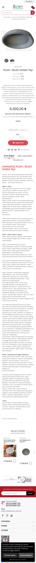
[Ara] (33, 13)
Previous (1, 452)
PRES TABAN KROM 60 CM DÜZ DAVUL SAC (9, 442)
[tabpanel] (12, 61)
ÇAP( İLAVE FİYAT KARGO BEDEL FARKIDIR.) (18, 114)
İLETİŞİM (4, 530)
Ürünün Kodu (16, 79)
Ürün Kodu (16, 74)
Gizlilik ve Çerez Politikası (19, 559)
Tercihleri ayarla (10, 555)
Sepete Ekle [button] (20, 143)
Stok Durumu (16, 76)
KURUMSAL (5, 521)
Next (34, 452)
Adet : (18, 134)
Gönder (30, 493)
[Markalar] (11, 480)
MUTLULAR (18, 67)
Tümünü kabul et (26, 555)
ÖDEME (4, 526)
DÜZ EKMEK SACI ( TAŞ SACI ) (25, 441)
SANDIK (18, 121)
